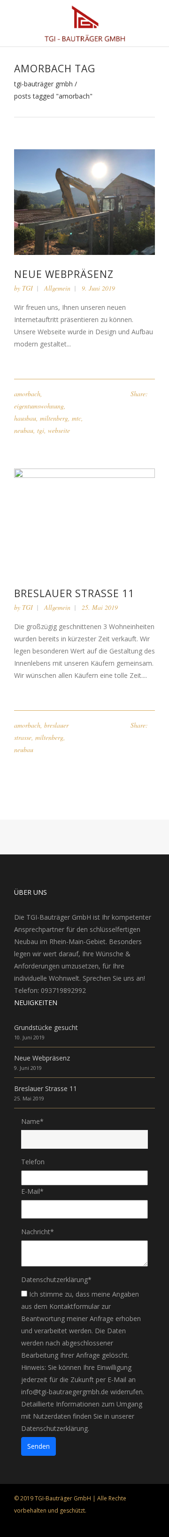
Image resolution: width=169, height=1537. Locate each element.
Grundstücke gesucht (46, 1027)
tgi (40, 430)
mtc (76, 418)
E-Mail (32, 1191)
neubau (23, 430)
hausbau (25, 418)
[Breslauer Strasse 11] (84, 520)
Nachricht (37, 1231)
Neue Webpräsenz (64, 274)
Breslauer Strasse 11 (74, 593)
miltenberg (54, 418)
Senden (38, 1446)
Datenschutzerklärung (56, 1279)
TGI (27, 288)
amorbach (27, 393)
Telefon (33, 1161)
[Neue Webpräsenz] (84, 201)
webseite (59, 430)
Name (32, 1121)
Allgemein (57, 288)
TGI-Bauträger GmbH (43, 84)
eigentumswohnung (39, 405)
